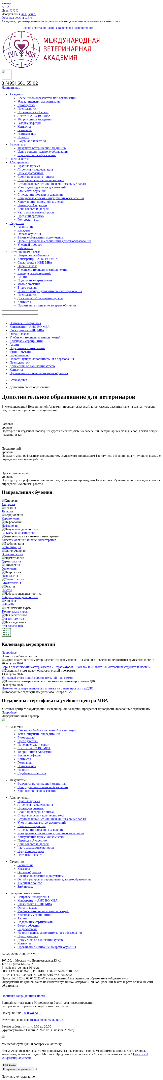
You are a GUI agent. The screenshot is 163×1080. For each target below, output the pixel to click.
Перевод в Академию (32, 205)
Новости (23, 137)
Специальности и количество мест (40, 180)
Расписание (25, 226)
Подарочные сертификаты (35, 280)
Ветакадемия (18, 380)
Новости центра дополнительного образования (49, 291)
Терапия (7, 511)
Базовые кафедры (29, 123)
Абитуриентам (19, 162)
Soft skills (8, 604)
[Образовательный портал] (11, 27)
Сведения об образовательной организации (47, 98)
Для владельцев (12, 625)
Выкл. (32, 14)
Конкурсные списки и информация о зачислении (50, 198)
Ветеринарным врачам (25, 251)
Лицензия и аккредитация (35, 169)
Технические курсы (15, 611)
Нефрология (10, 525)
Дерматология (11, 561)
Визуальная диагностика (18, 532)
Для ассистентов (13, 618)
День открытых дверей (33, 208)
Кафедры (23, 230)
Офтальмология (12, 554)
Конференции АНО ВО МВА (37, 259)
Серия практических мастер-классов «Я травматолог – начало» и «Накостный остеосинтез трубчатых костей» (76, 667)
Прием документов (30, 173)
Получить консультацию (17, 1069)
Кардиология (10, 518)
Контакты (24, 126)
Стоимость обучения (31, 191)
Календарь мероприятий (34, 273)
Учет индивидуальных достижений (41, 187)
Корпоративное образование (36, 155)
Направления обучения (33, 255)
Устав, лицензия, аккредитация (38, 101)
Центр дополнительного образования (42, 151)
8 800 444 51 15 (32, 1013)
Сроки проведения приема (35, 176)
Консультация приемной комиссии (41, 201)
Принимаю (9, 1065)
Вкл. (24, 14)
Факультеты (18, 144)
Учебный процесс (29, 244)
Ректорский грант (29, 219)
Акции (22, 276)
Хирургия (8, 504)
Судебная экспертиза (31, 141)
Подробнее (9, 652)
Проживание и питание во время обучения (46, 305)
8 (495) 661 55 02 (20, 83)
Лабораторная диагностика (20, 597)
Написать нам (11, 87)
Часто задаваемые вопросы (35, 212)
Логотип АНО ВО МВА (33, 115)
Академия (16, 94)
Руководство (26, 105)
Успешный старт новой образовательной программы (37, 677)
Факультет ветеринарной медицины (41, 148)
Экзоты (7, 590)
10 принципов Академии (34, 119)
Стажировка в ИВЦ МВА (34, 262)
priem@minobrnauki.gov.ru (46, 1019)
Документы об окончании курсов (40, 298)
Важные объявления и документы (40, 237)
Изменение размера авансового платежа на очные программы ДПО (47, 688)
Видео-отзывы (27, 287)
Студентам (17, 223)
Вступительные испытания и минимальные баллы (51, 183)
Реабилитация (11, 547)
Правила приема (28, 166)
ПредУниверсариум (30, 216)
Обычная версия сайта (17, 17)
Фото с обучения (28, 284)
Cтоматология (11, 583)
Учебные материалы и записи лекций (43, 269)
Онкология (9, 568)
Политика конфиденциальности (23, 996)
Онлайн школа (27, 266)
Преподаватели (27, 108)
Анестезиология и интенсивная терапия (29, 540)
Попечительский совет (33, 112)
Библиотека (25, 248)
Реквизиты (24, 130)
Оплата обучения (29, 234)
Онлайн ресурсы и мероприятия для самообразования (54, 241)
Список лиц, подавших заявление (40, 194)
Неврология (10, 575)
